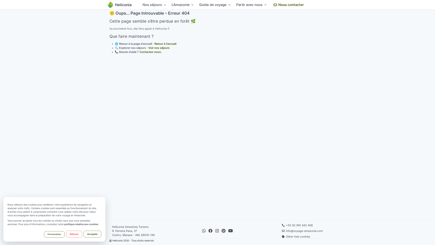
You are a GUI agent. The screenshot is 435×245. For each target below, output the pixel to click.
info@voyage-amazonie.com (304, 231)
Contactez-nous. (151, 52)
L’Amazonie (181, 5)
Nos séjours (152, 5)
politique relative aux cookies (81, 224)
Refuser (74, 234)
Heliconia (123, 5)
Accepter (92, 234)
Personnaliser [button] (54, 234)
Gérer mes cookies (298, 236)
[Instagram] (217, 231)
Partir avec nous (249, 5)
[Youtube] (230, 231)
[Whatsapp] (204, 231)
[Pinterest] (223, 231)
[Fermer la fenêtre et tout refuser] (102, 199)
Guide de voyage (213, 5)
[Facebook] (210, 231)
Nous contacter (291, 5)
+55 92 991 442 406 (299, 225)
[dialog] (54, 219)
